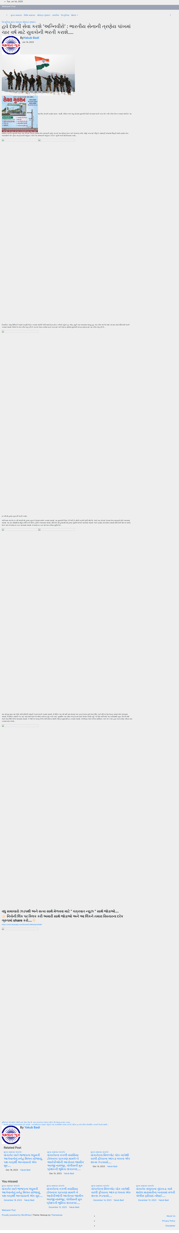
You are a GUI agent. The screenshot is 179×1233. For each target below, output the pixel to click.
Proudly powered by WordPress (17, 1215)
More (74, 15)
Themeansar (56, 1215)
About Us (171, 1216)
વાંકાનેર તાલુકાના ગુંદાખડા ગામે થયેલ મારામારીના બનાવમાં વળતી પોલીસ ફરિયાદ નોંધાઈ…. (155, 1192)
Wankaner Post (9, 6)
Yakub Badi (31, 37)
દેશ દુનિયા (65, 15)
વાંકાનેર (19, 1152)
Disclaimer (170, 1225)
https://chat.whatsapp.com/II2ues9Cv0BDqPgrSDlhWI (22, 924)
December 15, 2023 (58, 1207)
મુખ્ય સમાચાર (16, 15)
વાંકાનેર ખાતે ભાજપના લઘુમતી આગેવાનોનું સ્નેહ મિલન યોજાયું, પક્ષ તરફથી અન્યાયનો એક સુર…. (23, 1160)
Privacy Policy (168, 1221)
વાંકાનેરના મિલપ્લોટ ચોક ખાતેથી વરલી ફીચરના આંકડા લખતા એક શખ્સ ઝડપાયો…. (110, 1158)
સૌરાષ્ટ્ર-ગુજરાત (43, 15)
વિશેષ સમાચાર (29, 15)
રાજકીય (55, 15)
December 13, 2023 (147, 1200)
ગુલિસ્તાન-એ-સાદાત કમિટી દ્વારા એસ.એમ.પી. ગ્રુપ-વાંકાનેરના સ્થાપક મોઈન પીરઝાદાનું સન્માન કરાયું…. (37, 1122)
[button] (5, 15)
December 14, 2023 (102, 1200)
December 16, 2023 (13, 1200)
